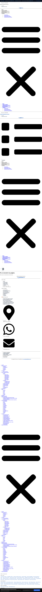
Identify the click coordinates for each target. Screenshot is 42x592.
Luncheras (4, 514)
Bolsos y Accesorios (4, 365)
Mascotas (3, 413)
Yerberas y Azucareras (6, 383)
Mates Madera (7, 522)
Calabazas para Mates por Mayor (17, 576)
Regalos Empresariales (6, 12)
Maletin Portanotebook (5, 571)
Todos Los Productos (5, 11)
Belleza (4, 402)
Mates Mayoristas (27, 579)
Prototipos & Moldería (6, 545)
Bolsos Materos (5, 367)
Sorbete (4, 393)
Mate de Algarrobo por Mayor (12, 578)
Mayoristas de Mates (24, 576)
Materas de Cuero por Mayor (13, 579)
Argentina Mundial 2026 (6, 562)
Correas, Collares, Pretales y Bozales (8, 420)
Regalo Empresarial (4, 542)
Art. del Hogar (5, 401)
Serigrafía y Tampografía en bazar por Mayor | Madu (10, 398)
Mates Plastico (7, 377)
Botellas (4, 536)
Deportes (4, 404)
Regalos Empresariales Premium (4, 586)
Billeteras (4, 366)
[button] (21, 60)
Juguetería (4, 554)
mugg (4, 537)
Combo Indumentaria (7, 15)
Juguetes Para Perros (6, 421)
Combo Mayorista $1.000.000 (8, 110)
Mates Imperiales (7, 376)
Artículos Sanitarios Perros (6, 418)
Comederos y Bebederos (6, 419)
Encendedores (5, 405)
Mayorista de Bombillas (30, 576)
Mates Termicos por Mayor (33, 579)
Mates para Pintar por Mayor (20, 577)
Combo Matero (6, 108)
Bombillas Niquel (7, 382)
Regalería (4, 411)
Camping (4, 403)
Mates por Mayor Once (19, 578)
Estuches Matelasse (5, 384)
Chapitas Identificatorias (6, 565)
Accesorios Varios (5, 415)
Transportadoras (5, 424)
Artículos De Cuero (5, 416)
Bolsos (4, 516)
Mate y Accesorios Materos (5, 372)
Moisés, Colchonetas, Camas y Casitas (8, 568)
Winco (4, 559)
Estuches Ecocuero (5, 531)
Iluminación (4, 553)
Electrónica (4, 551)
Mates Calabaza (7, 525)
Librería (4, 409)
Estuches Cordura (5, 385)
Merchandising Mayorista (12, 586)
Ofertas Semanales (5, 410)
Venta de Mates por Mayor (4, 576)
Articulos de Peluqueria (6, 417)
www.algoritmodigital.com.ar (27, 359)
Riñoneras (4, 369)
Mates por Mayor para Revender (27, 578)
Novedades (4, 556)
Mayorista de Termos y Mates (13, 577)
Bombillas (4, 380)
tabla (4, 539)
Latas (4, 386)
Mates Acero (6, 374)
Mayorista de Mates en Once (21, 579)
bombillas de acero (7, 381)
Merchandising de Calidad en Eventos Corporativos (10, 399)
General (3, 511)
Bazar (2, 389)
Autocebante (6, 378)
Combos (3, 13)
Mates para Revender (7, 579)
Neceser (4, 368)
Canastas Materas (5, 387)
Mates (4, 373)
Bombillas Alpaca (7, 528)
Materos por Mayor (33, 578)
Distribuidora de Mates (10, 576)
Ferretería (4, 406)
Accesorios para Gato (6, 414)
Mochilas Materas (5, 371)
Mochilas (3, 517)
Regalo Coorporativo (4, 396)
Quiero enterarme (36, 590)
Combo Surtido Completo (7, 16)
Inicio (2, 9)
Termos (4, 412)
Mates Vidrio (6, 379)
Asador (4, 394)
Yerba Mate (4, 534)
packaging (3, 395)
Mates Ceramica (7, 375)
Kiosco (4, 408)
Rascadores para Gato (6, 422)
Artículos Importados (4, 400)
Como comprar (4, 10)
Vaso (4, 392)
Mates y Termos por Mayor (6, 577)
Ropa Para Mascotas (6, 423)
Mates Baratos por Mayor (6, 578)
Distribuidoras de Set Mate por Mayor (29, 577)
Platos (4, 391)
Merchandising (4, 11)
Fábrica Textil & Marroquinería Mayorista (8, 397)
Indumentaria (3, 388)
